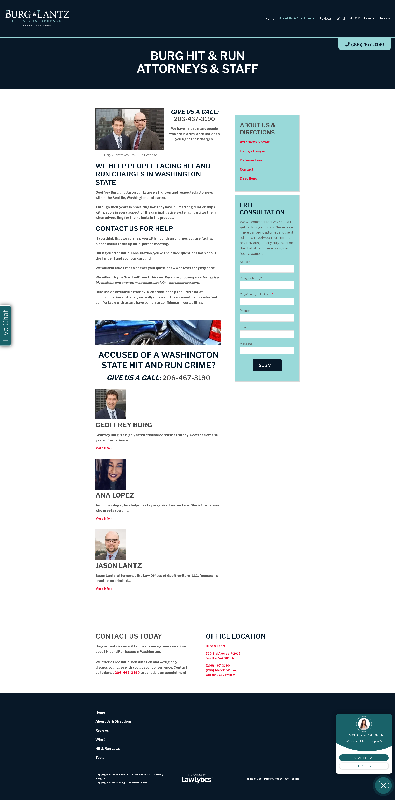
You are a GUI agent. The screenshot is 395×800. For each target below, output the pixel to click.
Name (245, 261)
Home (270, 18)
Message (246, 343)
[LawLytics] (197, 779)
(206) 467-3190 (367, 44)
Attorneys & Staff (255, 142)
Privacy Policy (273, 778)
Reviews (325, 18)
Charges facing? (251, 278)
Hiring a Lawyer (252, 151)
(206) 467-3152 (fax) (221, 670)
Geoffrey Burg (123, 425)
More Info (102, 448)
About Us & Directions (295, 18)
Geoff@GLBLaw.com (221, 674)
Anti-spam (292, 778)
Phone (245, 310)
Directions (248, 178)
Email (243, 327)
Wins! (341, 18)
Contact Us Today (128, 636)
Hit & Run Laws (361, 18)
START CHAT (364, 758)
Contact (246, 169)
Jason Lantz (118, 566)
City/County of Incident (256, 294)
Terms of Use (253, 778)
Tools (383, 18)
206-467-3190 (194, 119)
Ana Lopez (114, 495)
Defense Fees (251, 160)
